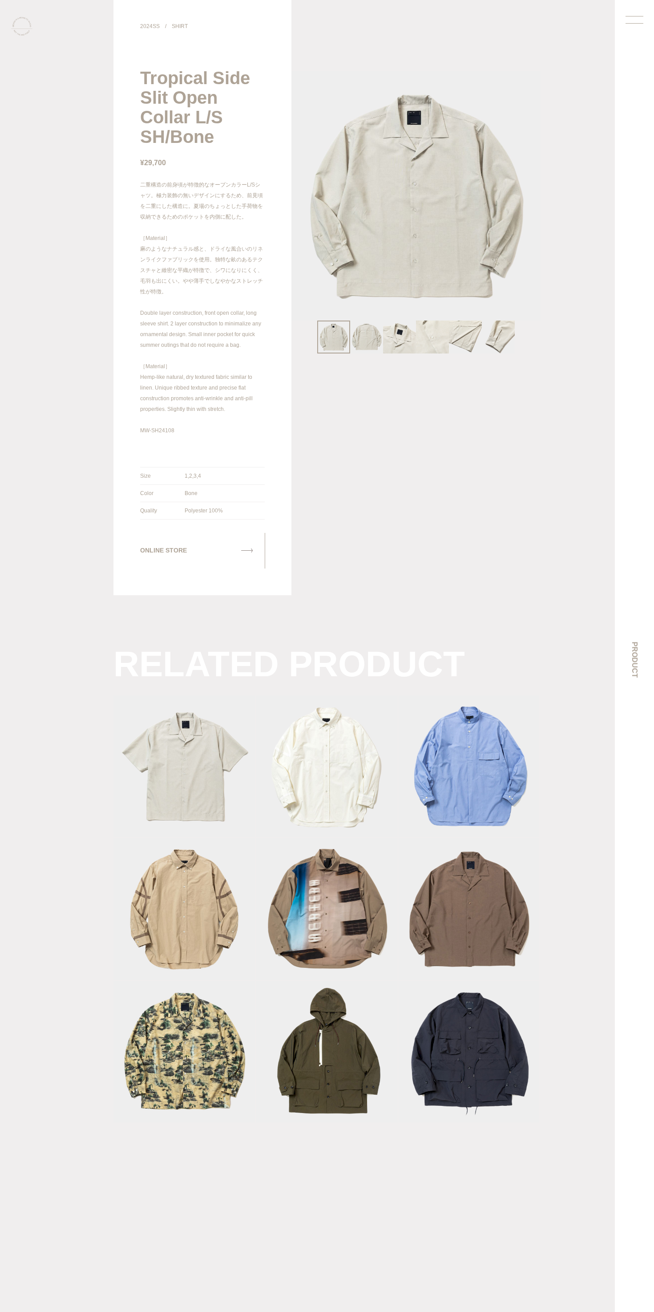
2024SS (150, 26)
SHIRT (180, 26)
